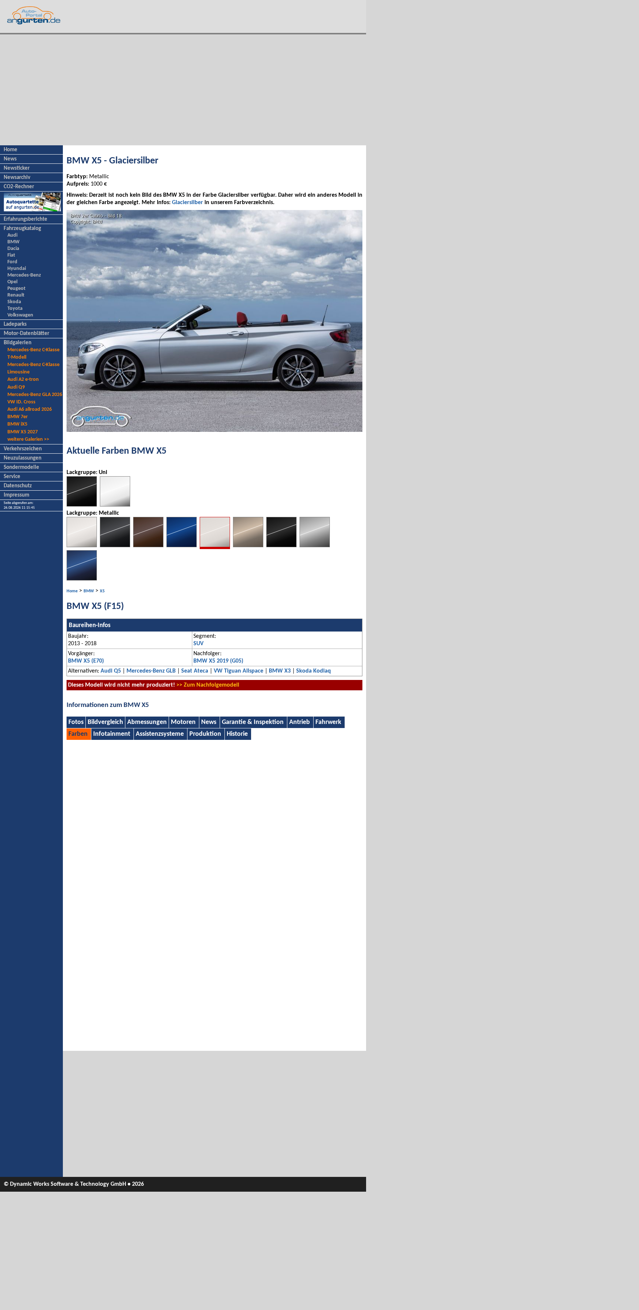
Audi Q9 (16, 387)
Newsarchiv (17, 177)
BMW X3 (280, 671)
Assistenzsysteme (160, 734)
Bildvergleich (105, 722)
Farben (78, 734)
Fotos (76, 722)
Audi (12, 235)
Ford (12, 262)
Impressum (16, 495)
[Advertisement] (183, 90)
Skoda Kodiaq (313, 671)
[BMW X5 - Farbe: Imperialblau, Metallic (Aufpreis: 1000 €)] (181, 546)
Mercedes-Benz (24, 275)
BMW (13, 242)
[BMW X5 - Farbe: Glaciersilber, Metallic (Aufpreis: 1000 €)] (215, 548)
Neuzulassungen (22, 458)
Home (10, 150)
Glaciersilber (187, 203)
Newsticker (17, 168)
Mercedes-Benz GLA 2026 (34, 394)
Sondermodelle (21, 467)
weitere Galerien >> (28, 439)
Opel (12, 282)
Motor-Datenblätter (26, 333)
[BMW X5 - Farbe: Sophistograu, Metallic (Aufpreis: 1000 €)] (115, 546)
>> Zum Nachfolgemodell (207, 685)
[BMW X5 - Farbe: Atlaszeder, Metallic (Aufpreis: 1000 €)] (248, 546)
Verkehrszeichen (23, 449)
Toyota (15, 308)
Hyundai (16, 268)
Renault (15, 295)
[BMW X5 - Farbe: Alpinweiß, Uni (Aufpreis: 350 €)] (115, 505)
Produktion (205, 734)
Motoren (183, 722)
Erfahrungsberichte (25, 219)
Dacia (13, 248)
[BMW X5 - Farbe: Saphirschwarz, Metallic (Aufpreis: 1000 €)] (281, 546)
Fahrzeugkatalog (22, 228)
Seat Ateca (194, 671)
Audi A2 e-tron (23, 379)
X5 (102, 591)
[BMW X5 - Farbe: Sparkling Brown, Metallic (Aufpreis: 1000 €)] (148, 546)
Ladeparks (15, 324)
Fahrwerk (328, 722)
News (10, 159)
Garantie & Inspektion (253, 722)
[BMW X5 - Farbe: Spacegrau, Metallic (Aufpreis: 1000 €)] (315, 546)
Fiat (11, 255)
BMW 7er (17, 417)
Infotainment (111, 734)
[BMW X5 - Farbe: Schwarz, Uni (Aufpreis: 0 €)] (82, 505)
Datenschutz (18, 486)
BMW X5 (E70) (86, 661)
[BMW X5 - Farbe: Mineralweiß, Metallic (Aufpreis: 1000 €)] (82, 546)
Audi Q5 (111, 671)
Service (12, 477)
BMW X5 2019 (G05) (218, 661)
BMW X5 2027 (22, 432)
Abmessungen (147, 722)
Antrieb (299, 722)
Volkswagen (20, 315)
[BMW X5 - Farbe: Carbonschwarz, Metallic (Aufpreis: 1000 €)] (82, 579)
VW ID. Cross (21, 402)
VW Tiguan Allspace (238, 671)
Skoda (14, 302)
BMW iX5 (17, 424)
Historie (237, 734)
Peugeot (16, 288)
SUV (198, 644)
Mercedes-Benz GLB (151, 671)
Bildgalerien (17, 343)
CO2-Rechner (19, 187)
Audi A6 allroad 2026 (29, 409)
